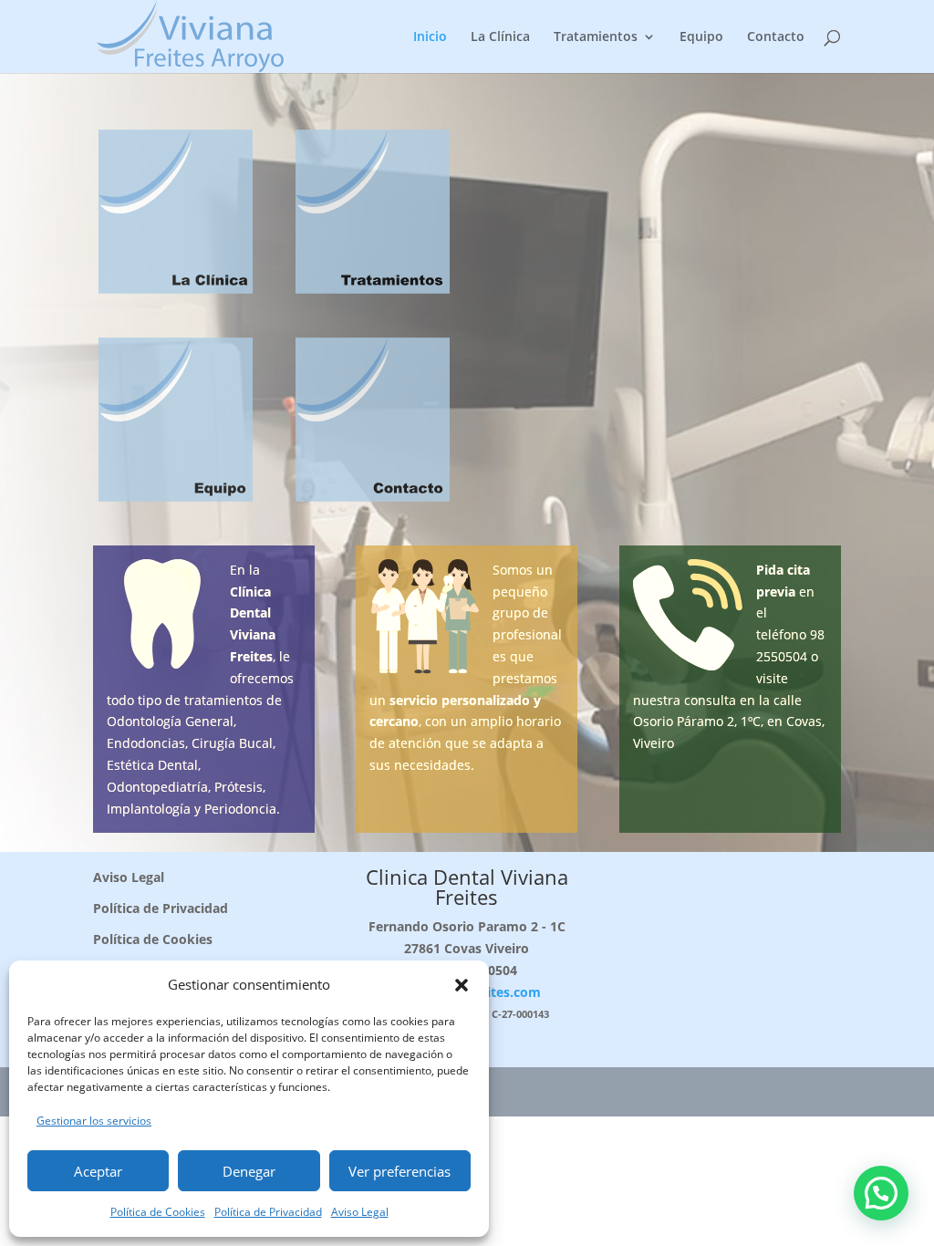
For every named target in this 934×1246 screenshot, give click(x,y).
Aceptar (98, 1171)
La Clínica (500, 37)
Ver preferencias (399, 1171)
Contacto (775, 37)
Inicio (430, 37)
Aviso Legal (360, 1212)
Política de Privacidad (268, 1212)
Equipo (701, 37)
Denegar (249, 1171)
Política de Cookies (157, 1212)
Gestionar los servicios (93, 1120)
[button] (461, 985)
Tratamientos (596, 37)
